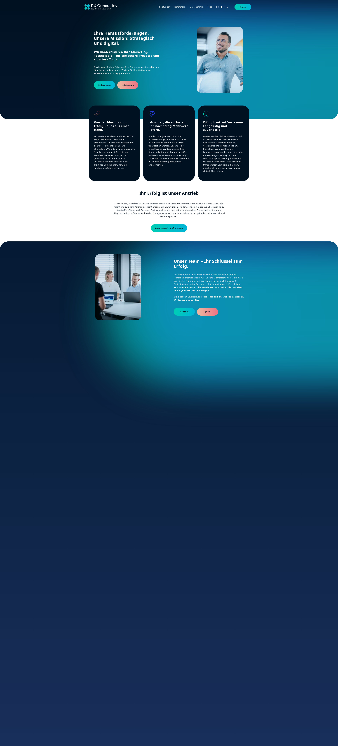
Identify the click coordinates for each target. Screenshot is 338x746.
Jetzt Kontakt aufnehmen (169, 228)
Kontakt (243, 7)
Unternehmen (197, 6)
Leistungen (164, 6)
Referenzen (180, 6)
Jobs (210, 6)
